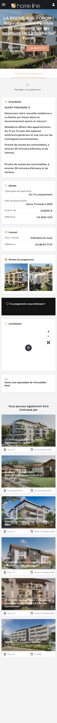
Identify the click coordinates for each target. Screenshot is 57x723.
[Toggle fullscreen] (48, 342)
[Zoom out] (48, 336)
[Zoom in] (48, 331)
